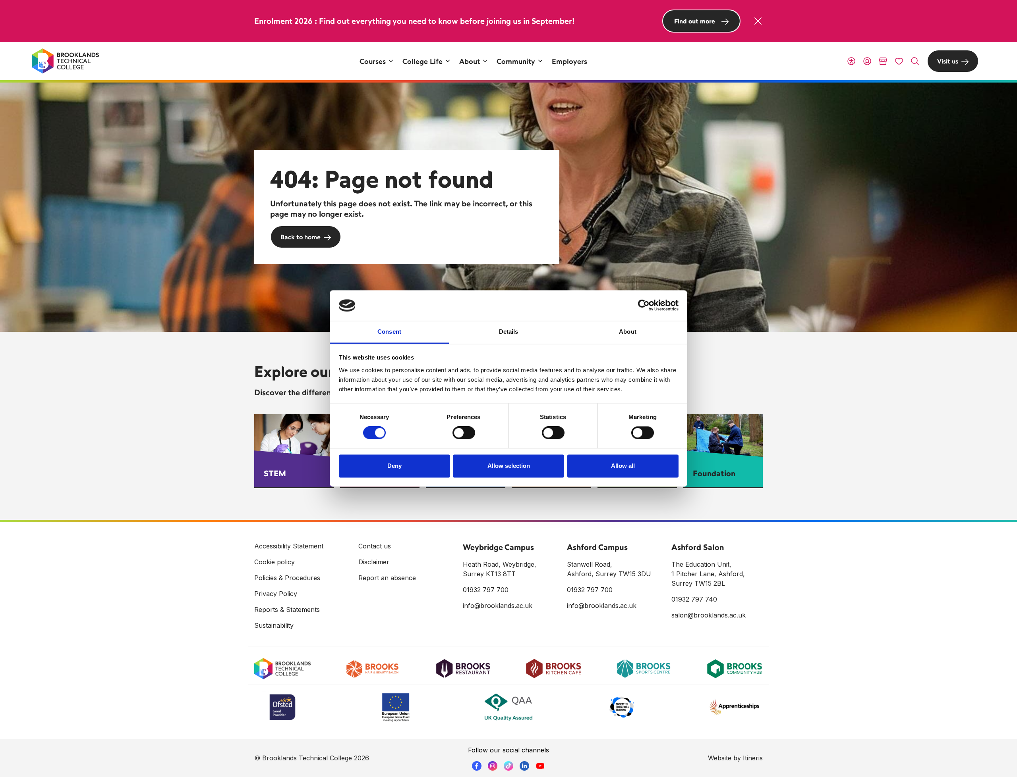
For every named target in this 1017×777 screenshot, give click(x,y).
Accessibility (851, 61)
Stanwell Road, (589, 564)
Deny (394, 465)
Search (915, 61)
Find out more (694, 21)
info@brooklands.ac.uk (497, 606)
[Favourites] (899, 61)
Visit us (947, 61)
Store (883, 61)
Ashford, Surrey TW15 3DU (609, 574)
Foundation (714, 473)
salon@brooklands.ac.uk (708, 615)
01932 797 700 (485, 590)
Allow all (623, 465)
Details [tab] (508, 331)
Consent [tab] (389, 331)
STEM (275, 473)
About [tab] (627, 331)
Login (867, 61)
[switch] (463, 433)
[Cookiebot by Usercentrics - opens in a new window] (644, 306)
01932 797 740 (694, 599)
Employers (569, 61)
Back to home (300, 237)
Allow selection (508, 465)
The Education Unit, (701, 564)
